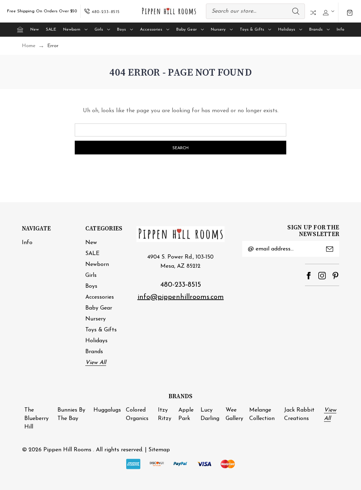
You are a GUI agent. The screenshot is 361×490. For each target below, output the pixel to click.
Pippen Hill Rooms (67, 450)
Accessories (151, 29)
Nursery (218, 29)
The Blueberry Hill (36, 418)
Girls (98, 29)
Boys (121, 29)
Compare (313, 12)
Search (296, 11)
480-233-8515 (180, 284)
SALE (51, 29)
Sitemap (159, 450)
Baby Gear (186, 29)
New (34, 29)
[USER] (327, 11)
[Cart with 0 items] (350, 13)
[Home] (20, 29)
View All (95, 362)
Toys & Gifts (252, 29)
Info (340, 29)
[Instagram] (322, 275)
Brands (316, 29)
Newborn (71, 29)
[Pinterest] (335, 275)
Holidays (286, 29)
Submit (329, 249)
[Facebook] (308, 275)
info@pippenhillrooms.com (180, 297)
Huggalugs (107, 410)
